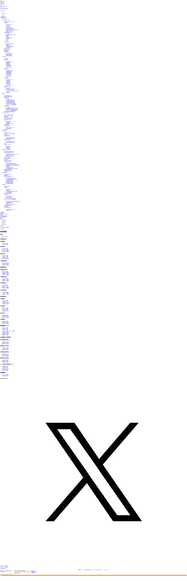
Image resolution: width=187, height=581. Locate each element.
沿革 (7, 40)
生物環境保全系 (9, 72)
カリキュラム (8, 67)
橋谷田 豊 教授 (5, 255)
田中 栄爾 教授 (5, 278)
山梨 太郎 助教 (5, 349)
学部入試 (5, 187)
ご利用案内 (8, 122)
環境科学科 (6, 68)
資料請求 (33, 572)
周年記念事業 (6, 51)
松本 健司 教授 (5, 321)
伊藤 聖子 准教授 (5, 317)
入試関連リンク (9, 210)
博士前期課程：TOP (9, 99)
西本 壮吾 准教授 (5, 322)
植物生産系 (8, 63)
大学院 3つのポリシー (10, 30)
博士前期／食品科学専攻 (10, 102)
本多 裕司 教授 (5, 315)
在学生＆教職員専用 (3, 216)
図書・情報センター (7, 119)
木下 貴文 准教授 (5, 375)
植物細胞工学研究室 (9, 182)
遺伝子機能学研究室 (9, 183)
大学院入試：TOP (9, 196)
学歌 (7, 39)
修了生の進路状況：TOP (10, 141)
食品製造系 (8, 81)
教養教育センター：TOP (10, 88)
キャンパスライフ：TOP (8, 114)
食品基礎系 (8, 80)
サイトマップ (106, 569)
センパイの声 (8, 66)
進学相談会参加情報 (9, 202)
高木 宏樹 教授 (5, 243)
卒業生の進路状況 (7, 135)
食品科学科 (6, 77)
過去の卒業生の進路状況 (10, 138)
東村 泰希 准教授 (5, 323)
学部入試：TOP (9, 189)
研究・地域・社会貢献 (6, 149)
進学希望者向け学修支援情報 (9, 111)
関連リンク (80, 569)
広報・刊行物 (6, 41)
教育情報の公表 (9, 37)
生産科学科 (6, 59)
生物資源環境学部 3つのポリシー (12, 29)
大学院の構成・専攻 (7, 95)
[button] (93, 15)
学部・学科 (4, 56)
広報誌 (1, 215)
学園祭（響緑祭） (7, 125)
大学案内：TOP (9, 24)
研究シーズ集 (6, 157)
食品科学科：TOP (9, 79)
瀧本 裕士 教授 (5, 271)
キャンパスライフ (5, 112)
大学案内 (5, 22)
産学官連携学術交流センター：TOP (12, 154)
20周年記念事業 (9, 55)
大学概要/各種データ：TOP (11, 34)
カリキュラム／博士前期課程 (11, 104)
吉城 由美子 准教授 (6, 302)
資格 (5, 143)
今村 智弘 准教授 (5, 251)
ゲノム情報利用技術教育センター (12, 179)
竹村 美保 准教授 (5, 342)
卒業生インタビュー (7, 144)
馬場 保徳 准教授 (5, 361)
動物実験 (7, 166)
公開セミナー (6, 171)
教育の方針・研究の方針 (10, 28)
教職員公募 (6, 50)
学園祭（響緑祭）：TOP (10, 127)
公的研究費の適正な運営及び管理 (12, 164)
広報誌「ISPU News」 (10, 45)
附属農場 (5, 175)
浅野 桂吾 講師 (5, 257)
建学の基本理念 (9, 27)
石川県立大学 (2, 227)
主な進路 (5, 134)
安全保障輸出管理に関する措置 (11, 168)
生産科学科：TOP (9, 61)
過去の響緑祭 (8, 128)
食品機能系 (8, 83)
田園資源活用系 (9, 71)
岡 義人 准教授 (5, 244)
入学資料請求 (6, 206)
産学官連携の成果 (9, 156)
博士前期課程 (6, 97)
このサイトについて (98, 569)
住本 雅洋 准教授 (5, 264)
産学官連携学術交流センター (9, 152)
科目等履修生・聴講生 (8, 170)
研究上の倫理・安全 (7, 161)
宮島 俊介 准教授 (5, 343)
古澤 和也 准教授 (5, 316)
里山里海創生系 (9, 74)
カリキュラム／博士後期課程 (11, 110)
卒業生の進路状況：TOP (10, 137)
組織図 (7, 35)
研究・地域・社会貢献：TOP (9, 151)
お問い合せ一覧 (7, 48)
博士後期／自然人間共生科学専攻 (12, 108)
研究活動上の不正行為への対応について (13, 165)
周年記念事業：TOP (9, 53)
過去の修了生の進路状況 (10, 142)
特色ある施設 (4, 172)
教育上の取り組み (9, 31)
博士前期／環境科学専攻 (10, 101)
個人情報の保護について (88, 569)
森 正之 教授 (4, 341)
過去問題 (7, 190)
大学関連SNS (8, 47)
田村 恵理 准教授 (5, 332)
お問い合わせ (34, 571)
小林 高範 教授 (5, 347)
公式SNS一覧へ (3, 568)
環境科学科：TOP (9, 70)
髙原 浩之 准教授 (5, 263)
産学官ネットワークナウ (10, 155)
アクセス (33, 570)
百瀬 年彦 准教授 (5, 273)
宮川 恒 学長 (4, 236)
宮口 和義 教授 (5, 327)
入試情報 (3, 184)
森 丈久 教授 (4, 285)
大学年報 (5, 159)
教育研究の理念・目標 (8, 96)
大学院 (3, 93)
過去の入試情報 (9, 192)
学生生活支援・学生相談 (8, 117)
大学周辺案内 (6, 124)
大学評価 (7, 38)
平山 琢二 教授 (5, 256)
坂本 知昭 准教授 (5, 250)
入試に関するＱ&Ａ (7, 207)
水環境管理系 (8, 73)
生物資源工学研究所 (7, 176)
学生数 (7, 36)
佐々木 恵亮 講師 (5, 258)
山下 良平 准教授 (5, 293)
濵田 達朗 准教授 (5, 348)
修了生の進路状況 (7, 139)
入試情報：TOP (7, 186)
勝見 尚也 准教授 (5, 274)
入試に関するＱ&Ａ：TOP (10, 209)
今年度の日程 (8, 203)
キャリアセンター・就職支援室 (9, 133)
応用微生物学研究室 (9, 181)
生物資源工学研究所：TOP (11, 178)
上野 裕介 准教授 (5, 294)
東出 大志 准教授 (5, 280)
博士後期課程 (6, 105)
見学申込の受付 (7, 49)
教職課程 (7, 92)
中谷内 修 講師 (5, 370)
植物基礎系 (8, 62)
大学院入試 (6, 194)
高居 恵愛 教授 (5, 374)
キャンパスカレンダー (8, 118)
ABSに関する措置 (9, 167)
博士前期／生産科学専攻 (10, 100)
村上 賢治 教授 (5, 248)
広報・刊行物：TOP (9, 43)
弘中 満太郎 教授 (5, 262)
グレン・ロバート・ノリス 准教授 (8, 330)
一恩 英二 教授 (5, 284)
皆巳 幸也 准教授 (5, 272)
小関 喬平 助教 (5, 303)
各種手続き (6, 116)
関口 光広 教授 (5, 301)
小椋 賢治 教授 (5, 300)
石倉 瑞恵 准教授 (5, 331)
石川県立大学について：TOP (9, 21)
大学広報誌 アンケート (10, 46)
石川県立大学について (6, 19)
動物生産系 (8, 64)
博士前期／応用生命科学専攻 (11, 103)
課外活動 (5, 129)
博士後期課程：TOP (9, 107)
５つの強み (8, 26)
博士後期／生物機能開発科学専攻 (12, 109)
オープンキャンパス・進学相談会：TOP (13, 201)
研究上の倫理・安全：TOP (11, 163)
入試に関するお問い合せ (8, 205)
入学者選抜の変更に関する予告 (11, 191)
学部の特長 (6, 58)
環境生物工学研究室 (9, 180)
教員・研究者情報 (7, 158)
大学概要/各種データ (7, 32)
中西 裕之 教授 (5, 329)
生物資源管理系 (9, 65)
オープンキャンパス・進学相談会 (10, 199)
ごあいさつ (8, 25)
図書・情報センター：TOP (11, 121)
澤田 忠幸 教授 (5, 328)
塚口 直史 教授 (5, 249)
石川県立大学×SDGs (7, 160)
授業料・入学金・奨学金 (8, 115)
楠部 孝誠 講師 (5, 362)
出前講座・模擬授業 (7, 169)
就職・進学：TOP (7, 132)
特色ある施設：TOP (7, 174)
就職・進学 (4, 130)
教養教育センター (7, 86)
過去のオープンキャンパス (11, 204)
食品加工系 (8, 82)
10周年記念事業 (9, 54)
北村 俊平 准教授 (5, 279)
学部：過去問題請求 (7, 193)
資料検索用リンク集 (9, 123)
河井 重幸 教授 (5, 367)
